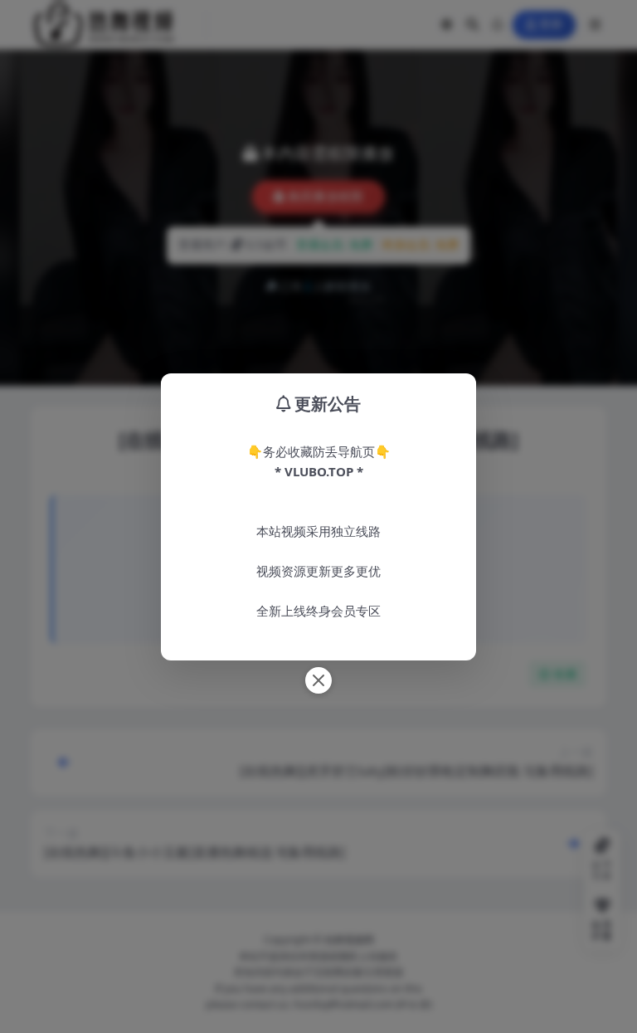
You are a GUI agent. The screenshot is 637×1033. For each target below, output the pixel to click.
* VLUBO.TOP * (319, 471)
